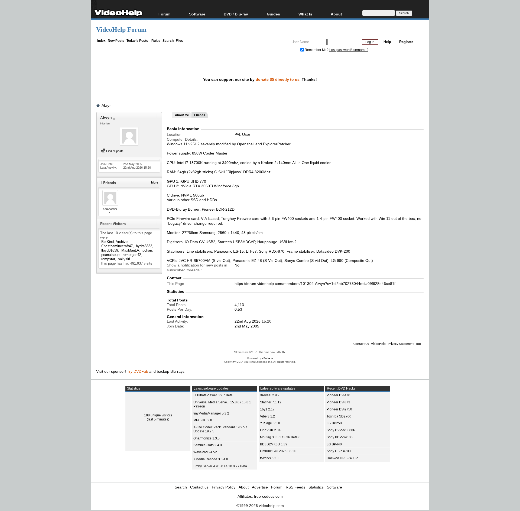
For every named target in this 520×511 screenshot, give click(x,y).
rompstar (108, 259)
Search (168, 41)
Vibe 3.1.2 (267, 416)
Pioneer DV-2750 (339, 409)
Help (387, 42)
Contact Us (361, 344)
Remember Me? (316, 50)
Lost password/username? (348, 50)
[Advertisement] (483, 135)
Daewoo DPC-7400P (342, 458)
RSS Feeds (295, 487)
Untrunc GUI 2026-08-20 (278, 451)
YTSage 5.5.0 (270, 423)
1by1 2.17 (267, 409)
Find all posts (114, 151)
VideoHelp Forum (121, 29)
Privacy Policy (223, 487)
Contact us (199, 487)
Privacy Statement (401, 344)
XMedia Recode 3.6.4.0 (210, 459)
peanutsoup (110, 255)
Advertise (260, 487)
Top (418, 344)
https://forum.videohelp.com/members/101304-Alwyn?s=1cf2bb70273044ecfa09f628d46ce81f (315, 283)
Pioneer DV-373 (338, 402)
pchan (147, 250)
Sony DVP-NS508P (341, 430)
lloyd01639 (109, 250)
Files (179, 41)
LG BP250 (334, 423)
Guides (273, 14)
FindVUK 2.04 (270, 430)
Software (197, 14)
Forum (164, 14)
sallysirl (124, 259)
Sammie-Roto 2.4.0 (207, 445)
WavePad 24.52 (205, 452)
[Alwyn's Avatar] (129, 136)
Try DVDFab (137, 371)
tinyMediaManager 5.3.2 (211, 413)
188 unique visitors (158, 415)
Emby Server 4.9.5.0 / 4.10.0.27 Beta (220, 466)
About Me (182, 115)
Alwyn (107, 105)
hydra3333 (144, 246)
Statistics (316, 487)
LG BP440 (334, 444)
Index (101, 41)
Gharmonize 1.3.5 (206, 438)
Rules (155, 41)
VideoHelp (378, 344)
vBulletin (267, 358)
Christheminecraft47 (117, 246)
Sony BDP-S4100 (340, 437)
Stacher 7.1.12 (270, 402)
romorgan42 (132, 255)
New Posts (116, 41)
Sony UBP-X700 (339, 451)
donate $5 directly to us (278, 79)
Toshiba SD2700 (339, 416)
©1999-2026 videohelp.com (260, 505)
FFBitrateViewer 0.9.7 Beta (213, 395)
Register (406, 42)
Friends (199, 115)
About (244, 487)
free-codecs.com (268, 496)
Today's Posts (137, 41)
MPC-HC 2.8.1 (204, 420)
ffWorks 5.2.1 (269, 458)
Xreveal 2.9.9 (270, 395)
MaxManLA (130, 250)
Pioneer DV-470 (338, 395)
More (154, 182)
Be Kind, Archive (114, 242)
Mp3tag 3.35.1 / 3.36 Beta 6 (280, 437)
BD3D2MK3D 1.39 (273, 444)
